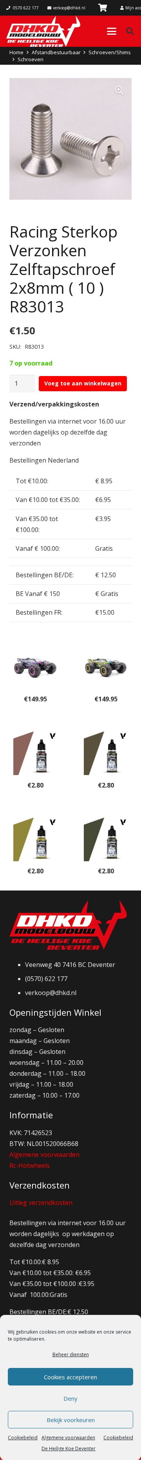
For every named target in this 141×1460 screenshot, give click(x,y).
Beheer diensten (70, 1354)
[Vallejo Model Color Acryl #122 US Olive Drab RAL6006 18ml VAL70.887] (106, 753)
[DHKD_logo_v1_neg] (43, 31)
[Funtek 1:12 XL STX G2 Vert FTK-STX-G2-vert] (106, 667)
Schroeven (30, 59)
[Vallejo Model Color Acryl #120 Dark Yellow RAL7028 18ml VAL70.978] (35, 839)
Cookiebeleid (23, 1437)
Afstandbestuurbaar (56, 52)
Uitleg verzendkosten (40, 1202)
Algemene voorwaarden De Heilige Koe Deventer (69, 1443)
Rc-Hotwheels (29, 1165)
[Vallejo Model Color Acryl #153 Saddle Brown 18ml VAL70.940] (35, 753)
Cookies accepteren (70, 1377)
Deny (70, 1398)
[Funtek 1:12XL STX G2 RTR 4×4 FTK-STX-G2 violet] (35, 667)
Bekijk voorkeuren (71, 1420)
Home (16, 52)
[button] (111, 31)
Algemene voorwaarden (44, 1154)
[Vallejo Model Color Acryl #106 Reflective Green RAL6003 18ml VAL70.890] (106, 839)
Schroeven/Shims (110, 52)
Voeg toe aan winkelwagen (82, 383)
